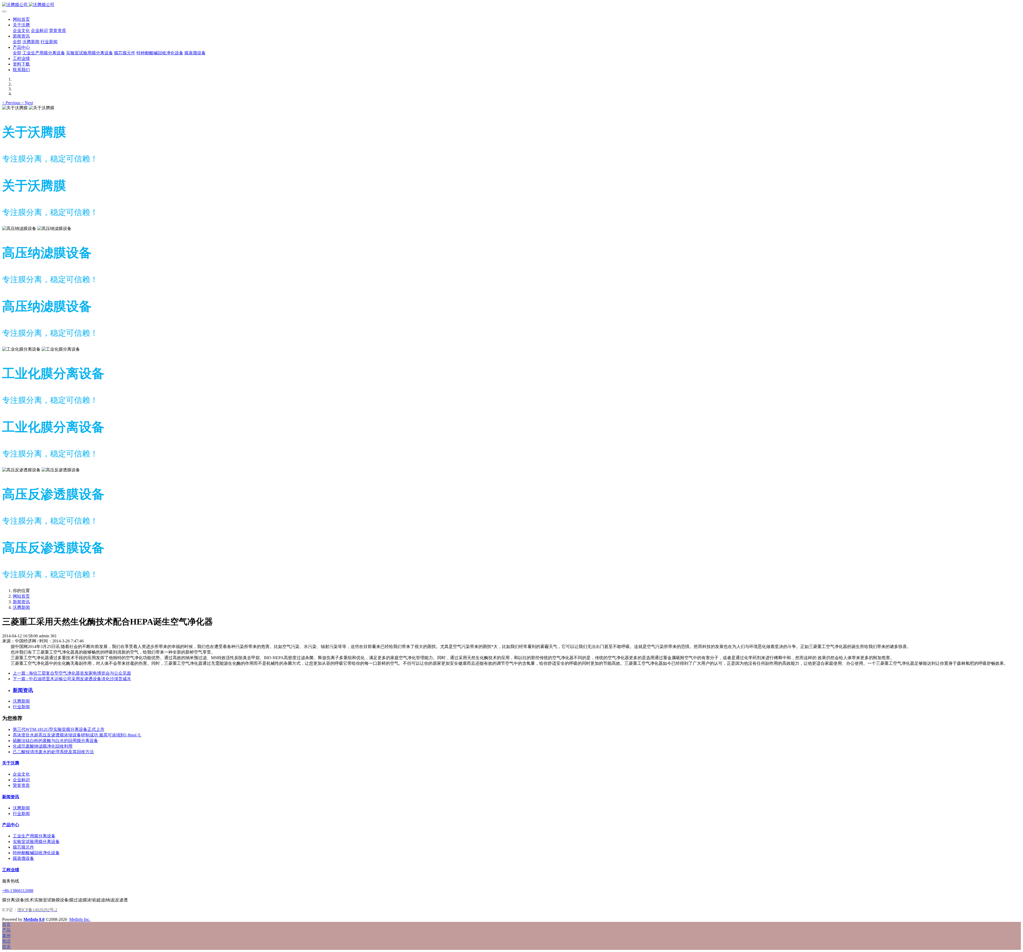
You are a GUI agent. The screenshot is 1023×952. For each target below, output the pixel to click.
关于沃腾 (10, 763)
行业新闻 (21, 706)
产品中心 (10, 825)
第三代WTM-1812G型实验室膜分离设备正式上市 (58, 729)
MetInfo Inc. (79, 919)
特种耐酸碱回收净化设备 (36, 852)
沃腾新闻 (21, 607)
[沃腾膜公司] (511, 5)
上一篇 (72, 673)
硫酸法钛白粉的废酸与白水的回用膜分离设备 (55, 740)
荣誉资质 (21, 785)
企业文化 (21, 774)
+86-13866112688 (17, 890)
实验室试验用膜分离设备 (36, 841)
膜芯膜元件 (23, 847)
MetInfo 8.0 (33, 919)
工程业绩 (10, 870)
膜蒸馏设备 (23, 858)
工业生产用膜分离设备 (34, 836)
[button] (11, 102)
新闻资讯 (21, 601)
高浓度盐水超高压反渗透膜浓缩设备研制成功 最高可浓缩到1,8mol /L (77, 735)
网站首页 (21, 19)
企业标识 (21, 779)
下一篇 (72, 678)
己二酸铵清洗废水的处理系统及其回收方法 (53, 752)
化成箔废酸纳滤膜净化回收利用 (42, 746)
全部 (17, 41)
